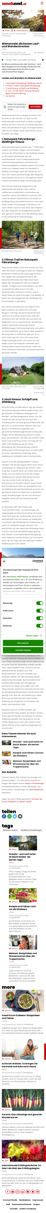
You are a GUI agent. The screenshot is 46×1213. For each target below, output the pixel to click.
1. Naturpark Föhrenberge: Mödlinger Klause (24, 83)
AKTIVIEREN (35, 107)
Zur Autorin (10, 96)
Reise (6, 1161)
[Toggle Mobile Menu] (42, 3)
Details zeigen (32, 636)
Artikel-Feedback (28, 1209)
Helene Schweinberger (34, 783)
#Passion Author (10, 830)
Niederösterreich (22, 31)
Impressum (38, 1200)
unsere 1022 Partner (19, 577)
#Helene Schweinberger (31, 830)
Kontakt (14, 1209)
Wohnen (7, 1059)
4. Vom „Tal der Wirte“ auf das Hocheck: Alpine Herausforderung (23, 92)
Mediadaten (25, 1200)
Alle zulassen (23, 643)
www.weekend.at (36, 789)
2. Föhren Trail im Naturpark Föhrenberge (23, 86)
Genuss (14, 902)
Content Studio (10, 1200)
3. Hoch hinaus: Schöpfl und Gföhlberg (22, 88)
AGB (8, 1204)
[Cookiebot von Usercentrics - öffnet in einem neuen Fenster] (32, 561)
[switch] (39, 611)
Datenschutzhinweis (21, 1204)
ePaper (36, 1204)
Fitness (7, 31)
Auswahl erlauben (23, 650)
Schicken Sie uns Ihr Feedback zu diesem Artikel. (22, 800)
